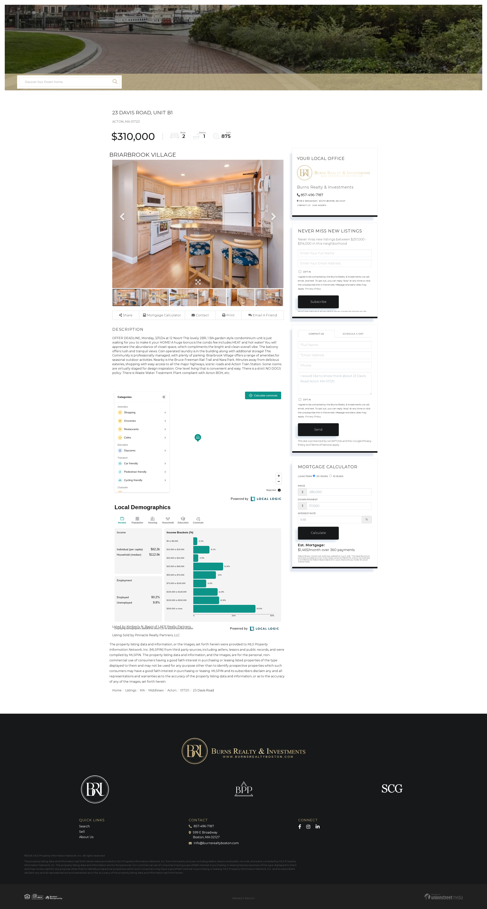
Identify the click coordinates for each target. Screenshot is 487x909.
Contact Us (303, 205)
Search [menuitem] (84, 826)
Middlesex (156, 690)
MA (142, 690)
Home (117, 690)
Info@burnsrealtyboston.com (216, 843)
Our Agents (319, 205)
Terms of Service (321, 444)
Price (301, 485)
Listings (130, 690)
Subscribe (318, 302)
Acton (172, 690)
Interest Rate (307, 513)
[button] (115, 82)
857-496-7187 (312, 195)
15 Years (338, 476)
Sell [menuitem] (82, 831)
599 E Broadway (206, 835)
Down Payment (308, 499)
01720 (184, 690)
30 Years (322, 476)
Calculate (318, 533)
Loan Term (305, 476)
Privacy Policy (313, 288)
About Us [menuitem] (86, 837)
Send (318, 429)
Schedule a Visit (353, 333)
